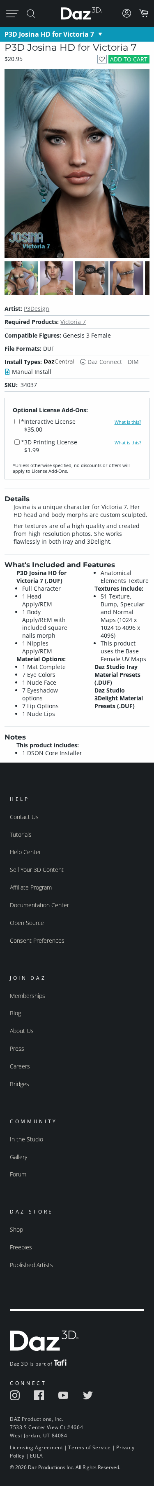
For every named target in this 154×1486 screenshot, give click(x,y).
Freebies (21, 1247)
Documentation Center (39, 905)
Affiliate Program (31, 887)
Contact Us (24, 817)
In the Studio (26, 1139)
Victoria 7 (73, 322)
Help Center (25, 852)
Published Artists (31, 1265)
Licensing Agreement (36, 1447)
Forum (18, 1174)
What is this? (128, 422)
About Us (22, 1031)
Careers (20, 1066)
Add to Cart (128, 59)
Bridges (19, 1084)
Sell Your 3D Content (37, 869)
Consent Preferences (37, 940)
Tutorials (21, 834)
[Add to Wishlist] (102, 59)
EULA (36, 1455)
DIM (133, 362)
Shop (16, 1229)
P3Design (36, 308)
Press (17, 1048)
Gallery (18, 1157)
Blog (15, 1013)
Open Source (27, 923)
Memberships (27, 996)
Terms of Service (89, 1447)
